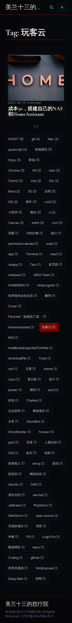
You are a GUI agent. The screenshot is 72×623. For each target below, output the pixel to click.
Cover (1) (15, 306)
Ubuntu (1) (15, 484)
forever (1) (46, 432)
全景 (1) (13, 421)
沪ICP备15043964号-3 (37, 616)
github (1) (37, 558)
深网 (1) (40, 578)
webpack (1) (17, 275)
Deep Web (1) (18, 579)
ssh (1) (13, 369)
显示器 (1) (34, 379)
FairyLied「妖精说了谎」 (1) (27, 316)
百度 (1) (31, 442)
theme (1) (50, 369)
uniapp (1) (15, 264)
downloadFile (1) (19, 358)
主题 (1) (31, 369)
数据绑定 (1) (16, 547)
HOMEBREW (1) (19, 285)
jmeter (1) (15, 390)
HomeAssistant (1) (21, 327)
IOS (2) (13, 202)
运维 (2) (50, 191)
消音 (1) (41, 526)
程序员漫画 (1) (18, 568)
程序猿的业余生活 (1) (22, 295)
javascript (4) (17, 149)
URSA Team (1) (43, 275)
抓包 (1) (13, 400)
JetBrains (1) (17, 505)
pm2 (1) (13, 442)
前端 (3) (34, 160)
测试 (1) (35, 390)
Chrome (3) (16, 170)
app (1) (13, 254)
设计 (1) (54, 379)
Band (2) (14, 191)
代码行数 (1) (34, 233)
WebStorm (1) (18, 516)
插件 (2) (31, 202)
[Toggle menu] (62, 7)
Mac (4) (53, 139)
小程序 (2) (15, 212)
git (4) (35, 139)
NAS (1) (13, 337)
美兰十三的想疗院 (25, 7)
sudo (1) (52, 244)
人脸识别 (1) (53, 442)
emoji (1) (39, 463)
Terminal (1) (34, 254)
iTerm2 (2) (15, 181)
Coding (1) (15, 558)
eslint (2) (38, 223)
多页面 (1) (55, 264)
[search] (51, 7)
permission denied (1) (23, 244)
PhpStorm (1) (43, 505)
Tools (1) (45, 358)
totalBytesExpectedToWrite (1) (30, 348)
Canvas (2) (16, 223)
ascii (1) (53, 390)
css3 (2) (50, 202)
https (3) (14, 160)
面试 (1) (57, 463)
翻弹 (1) (50, 295)
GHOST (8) (16, 139)
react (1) (56, 254)
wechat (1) (40, 495)
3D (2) (32, 191)
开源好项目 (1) (18, 526)
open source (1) (47, 516)
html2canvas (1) (47, 568)
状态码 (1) (15, 474)
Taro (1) (35, 264)
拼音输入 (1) (16, 463)
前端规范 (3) (43, 149)
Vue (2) (36, 181)
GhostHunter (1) (19, 432)
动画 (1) (49, 453)
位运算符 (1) (16, 411)
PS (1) (30, 537)
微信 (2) (35, 212)
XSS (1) (13, 453)
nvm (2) (57, 223)
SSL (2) (54, 181)
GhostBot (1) (35, 421)
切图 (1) (13, 233)
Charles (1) (34, 400)
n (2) (52, 212)
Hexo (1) (38, 547)
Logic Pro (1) (51, 537)
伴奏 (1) (13, 536)
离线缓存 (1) (41, 411)
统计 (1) (56, 233)
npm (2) (54, 170)
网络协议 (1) (38, 474)
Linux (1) (14, 379)
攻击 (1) (31, 453)
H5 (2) (36, 170)
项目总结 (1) (16, 495)
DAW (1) (36, 484)
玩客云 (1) (49, 327)
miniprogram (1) (48, 285)
